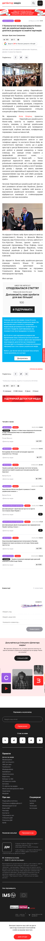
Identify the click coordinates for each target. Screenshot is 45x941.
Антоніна (5, 784)
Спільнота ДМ (22, 658)
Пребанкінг (6, 767)
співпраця (8, 391)
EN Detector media (9, 781)
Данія (28, 391)
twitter (32, 803)
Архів (4, 823)
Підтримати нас (8, 815)
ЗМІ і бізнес (19, 391)
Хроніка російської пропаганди (13, 506)
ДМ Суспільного (8, 762)
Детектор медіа (8, 757)
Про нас (6, 797)
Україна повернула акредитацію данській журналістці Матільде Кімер (21, 560)
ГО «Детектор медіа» (10, 786)
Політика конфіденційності (12, 803)
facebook (33, 801)
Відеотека (6, 777)
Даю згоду (22, 937)
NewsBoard (6, 772)
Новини (17, 21)
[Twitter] (21, 57)
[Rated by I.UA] (31, 908)
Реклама (5, 811)
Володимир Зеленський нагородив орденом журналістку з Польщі (18, 453)
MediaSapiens (7, 760)
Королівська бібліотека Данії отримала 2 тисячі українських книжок (18, 490)
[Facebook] (15, 57)
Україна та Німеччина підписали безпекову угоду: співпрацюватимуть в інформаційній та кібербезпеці (22, 432)
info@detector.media (12, 858)
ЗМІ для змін (6, 764)
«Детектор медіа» (36, 369)
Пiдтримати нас (28, 833)
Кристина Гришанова (17, 35)
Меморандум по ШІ (9, 806)
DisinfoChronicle (8, 774)
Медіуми (5, 793)
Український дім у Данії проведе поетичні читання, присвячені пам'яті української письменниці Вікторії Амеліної (20, 470)
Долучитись (22, 358)
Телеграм (33, 806)
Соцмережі (35, 797)
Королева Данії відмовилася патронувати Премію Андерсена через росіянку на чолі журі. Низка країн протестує (20, 543)
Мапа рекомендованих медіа (13, 789)
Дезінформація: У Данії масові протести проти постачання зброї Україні (18, 510)
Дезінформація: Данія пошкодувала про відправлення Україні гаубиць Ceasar (21, 526)
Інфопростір (7, 427)
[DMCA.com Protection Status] (14, 908)
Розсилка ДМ (7, 820)
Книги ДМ (6, 808)
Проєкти (6, 753)
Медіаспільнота (8, 21)
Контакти (5, 813)
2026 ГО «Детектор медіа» (14, 860)
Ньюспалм (6, 791)
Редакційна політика (9, 801)
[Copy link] (26, 57)
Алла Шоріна (25, 116)
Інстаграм (33, 808)
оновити (38, 602)
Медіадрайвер (7, 769)
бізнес (36, 391)
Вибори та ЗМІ (7, 779)
